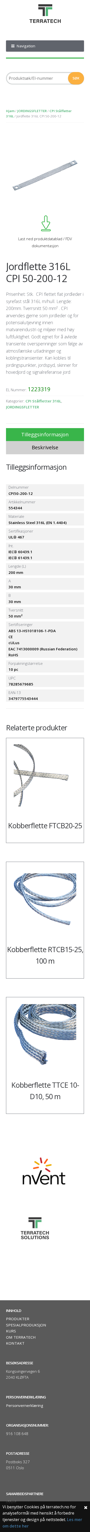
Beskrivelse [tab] (45, 447)
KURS (11, 1330)
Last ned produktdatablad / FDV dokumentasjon (45, 242)
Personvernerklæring (24, 1405)
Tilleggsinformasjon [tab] (45, 434)
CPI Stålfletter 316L (43, 400)
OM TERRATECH (21, 1337)
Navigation (25, 45)
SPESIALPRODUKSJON (26, 1324)
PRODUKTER (17, 1318)
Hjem (10, 111)
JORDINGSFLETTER (32, 111)
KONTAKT (15, 1343)
